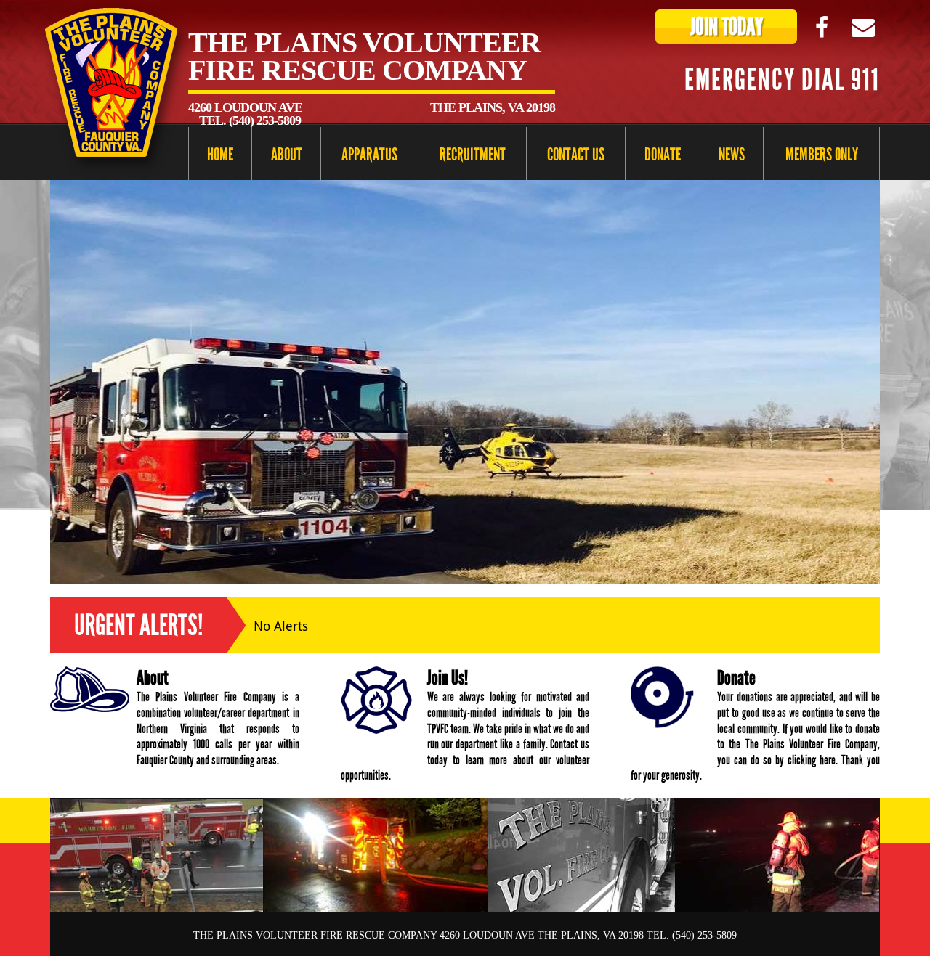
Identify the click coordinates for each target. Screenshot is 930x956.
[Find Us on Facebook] (821, 26)
